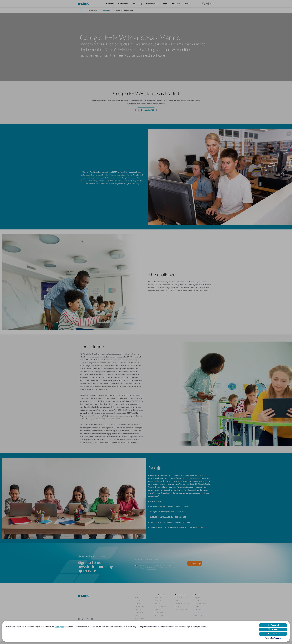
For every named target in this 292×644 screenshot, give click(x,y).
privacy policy (59, 627)
